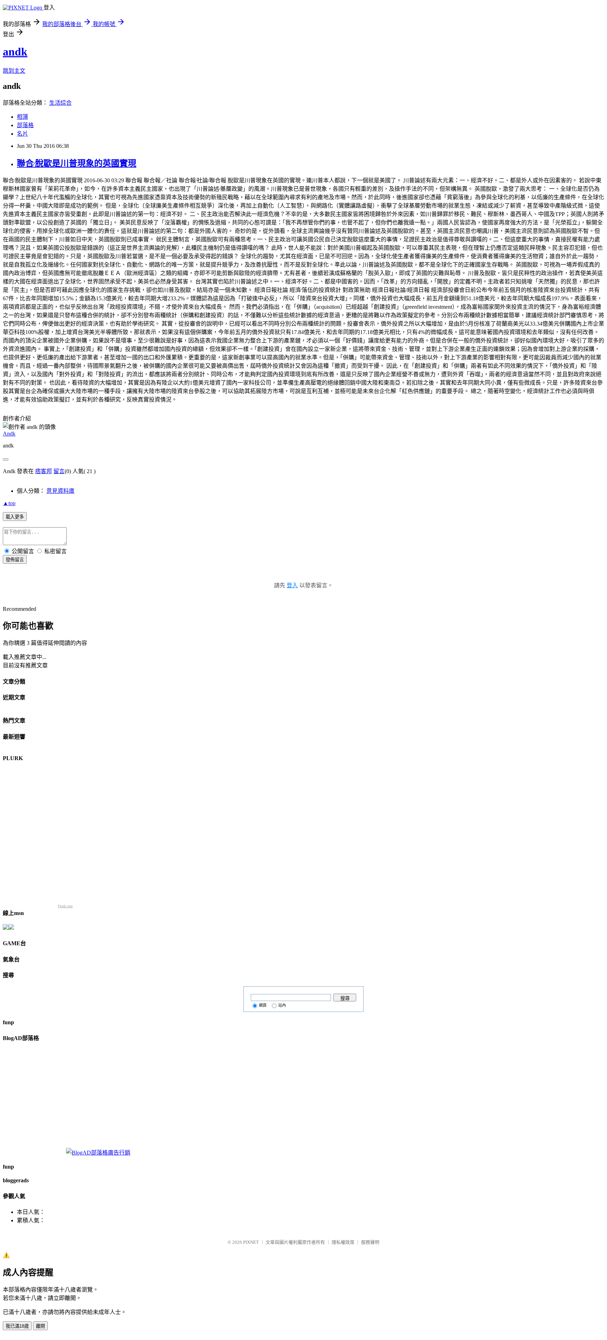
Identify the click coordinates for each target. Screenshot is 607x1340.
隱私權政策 (343, 1242)
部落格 (25, 125)
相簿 (22, 117)
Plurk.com (65, 906)
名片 (22, 134)
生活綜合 (60, 103)
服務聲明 (370, 1242)
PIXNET (251, 1242)
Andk (9, 434)
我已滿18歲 (17, 1326)
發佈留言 (15, 559)
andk (15, 51)
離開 (40, 1326)
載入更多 (15, 516)
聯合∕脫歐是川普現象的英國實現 (76, 163)
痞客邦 (43, 471)
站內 (282, 1005)
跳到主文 (14, 71)
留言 (59, 471)
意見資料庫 (60, 491)
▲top (9, 503)
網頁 (263, 1005)
